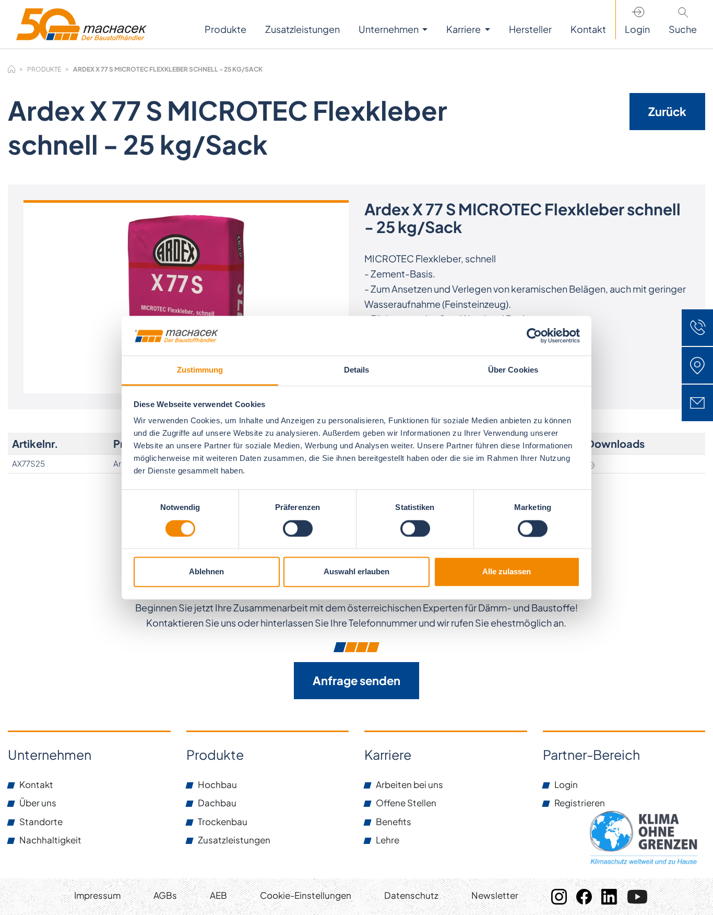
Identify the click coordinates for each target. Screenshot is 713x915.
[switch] (298, 528)
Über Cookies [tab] (513, 370)
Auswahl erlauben (356, 571)
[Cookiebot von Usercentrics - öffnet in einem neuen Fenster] (534, 335)
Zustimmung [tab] (200, 370)
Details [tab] (357, 370)
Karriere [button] (464, 29)
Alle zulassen (506, 571)
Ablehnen (206, 571)
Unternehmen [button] (389, 29)
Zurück (667, 111)
